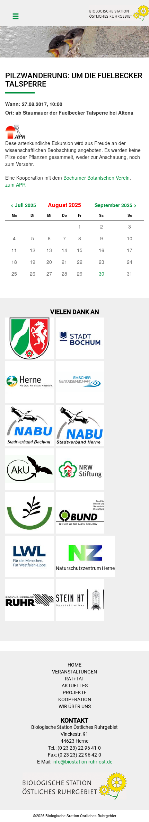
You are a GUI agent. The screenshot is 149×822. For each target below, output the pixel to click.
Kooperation (74, 699)
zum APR (15, 184)
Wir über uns (75, 706)
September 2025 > (116, 205)
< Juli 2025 (23, 205)
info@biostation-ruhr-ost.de (82, 762)
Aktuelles (75, 685)
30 (101, 273)
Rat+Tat (74, 678)
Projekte (75, 692)
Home (74, 665)
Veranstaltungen (74, 671)
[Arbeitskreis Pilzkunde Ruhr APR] (15, 130)
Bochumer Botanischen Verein (96, 177)
